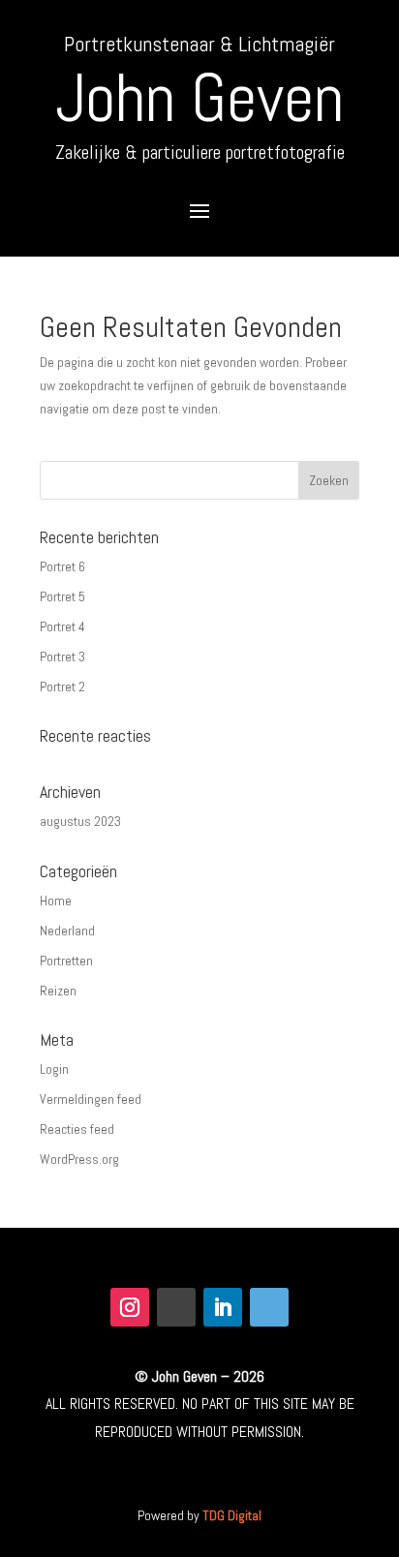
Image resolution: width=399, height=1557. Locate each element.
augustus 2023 (80, 821)
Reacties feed (77, 1129)
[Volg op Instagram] (129, 1307)
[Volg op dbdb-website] (269, 1307)
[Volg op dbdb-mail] (176, 1307)
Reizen (58, 990)
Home (56, 900)
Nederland (67, 930)
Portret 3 (62, 656)
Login (54, 1069)
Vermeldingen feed (90, 1099)
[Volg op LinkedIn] (222, 1307)
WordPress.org (79, 1159)
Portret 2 (62, 686)
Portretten (66, 960)
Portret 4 (62, 626)
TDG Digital (231, 1515)
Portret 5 (62, 596)
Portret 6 (62, 566)
